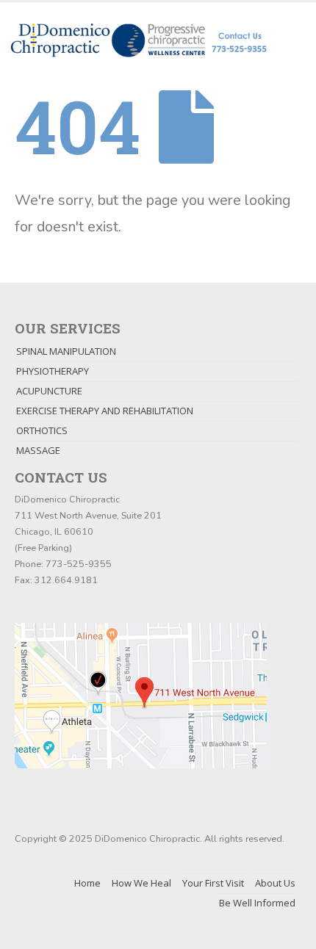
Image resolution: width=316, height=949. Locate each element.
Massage (38, 450)
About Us (275, 883)
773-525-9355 (79, 564)
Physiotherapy (52, 371)
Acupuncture (49, 390)
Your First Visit (213, 883)
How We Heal (141, 883)
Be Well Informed (257, 902)
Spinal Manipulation (66, 351)
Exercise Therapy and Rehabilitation (104, 410)
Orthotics (42, 430)
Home (87, 883)
